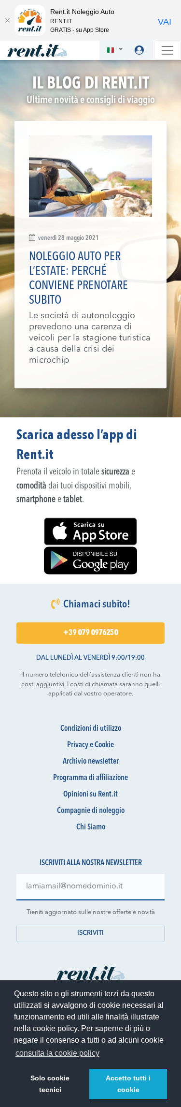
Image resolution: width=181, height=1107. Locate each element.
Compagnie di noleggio (91, 811)
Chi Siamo (90, 827)
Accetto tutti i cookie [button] (128, 1083)
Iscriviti (90, 933)
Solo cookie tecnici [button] (50, 1083)
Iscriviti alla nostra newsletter (91, 863)
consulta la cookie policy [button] (57, 1053)
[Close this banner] (7, 20)
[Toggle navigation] (167, 50)
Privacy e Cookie (90, 745)
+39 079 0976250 (90, 633)
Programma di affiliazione (90, 778)
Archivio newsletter (91, 762)
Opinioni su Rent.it (90, 794)
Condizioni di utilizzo (90, 729)
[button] (114, 50)
